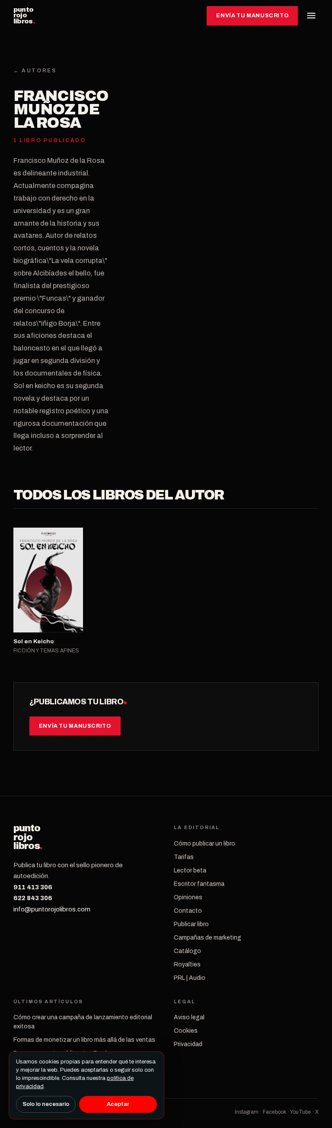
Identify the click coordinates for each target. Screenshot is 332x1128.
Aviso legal (189, 1017)
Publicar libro (191, 924)
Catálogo (187, 951)
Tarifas (184, 857)
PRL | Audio (189, 978)
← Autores (35, 71)
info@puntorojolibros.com (51, 909)
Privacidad (188, 1044)
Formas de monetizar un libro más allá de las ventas (84, 1040)
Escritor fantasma (199, 884)
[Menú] (311, 15)
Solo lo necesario (45, 1104)
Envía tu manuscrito (252, 16)
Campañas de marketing (207, 937)
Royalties (187, 964)
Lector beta (190, 870)
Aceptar (118, 1104)
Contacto (188, 911)
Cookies (186, 1031)
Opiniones (188, 897)
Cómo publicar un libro (204, 843)
